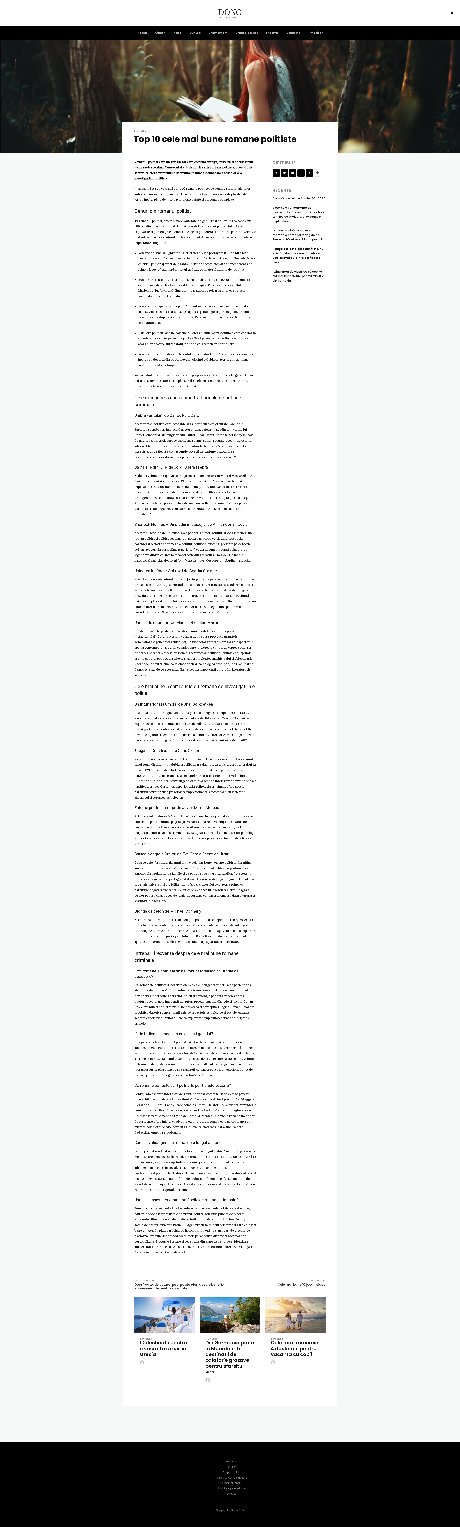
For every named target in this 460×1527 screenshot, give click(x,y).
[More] (317, 173)
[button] (452, 13)
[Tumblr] (309, 173)
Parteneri (231, 1466)
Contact (231, 1493)
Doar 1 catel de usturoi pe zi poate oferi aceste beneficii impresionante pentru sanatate (180, 1286)
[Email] (301, 173)
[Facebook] (276, 173)
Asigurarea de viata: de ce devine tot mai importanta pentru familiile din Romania (298, 276)
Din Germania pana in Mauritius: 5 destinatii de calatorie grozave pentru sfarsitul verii (229, 1357)
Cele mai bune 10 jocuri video (302, 1284)
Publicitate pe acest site (231, 1488)
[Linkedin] (292, 173)
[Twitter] (284, 173)
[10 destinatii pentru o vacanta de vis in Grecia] (164, 1315)
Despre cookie (231, 1472)
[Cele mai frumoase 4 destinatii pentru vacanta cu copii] (295, 1315)
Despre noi (231, 1461)
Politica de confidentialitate (231, 1477)
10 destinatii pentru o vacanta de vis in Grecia (163, 1348)
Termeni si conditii (231, 1483)
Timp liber (141, 131)
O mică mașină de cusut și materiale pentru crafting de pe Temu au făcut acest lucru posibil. (298, 235)
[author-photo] (143, 1362)
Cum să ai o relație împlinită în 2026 (299, 198)
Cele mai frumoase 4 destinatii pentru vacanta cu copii (294, 1348)
